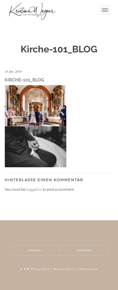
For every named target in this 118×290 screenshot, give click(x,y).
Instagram (84, 250)
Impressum (88, 269)
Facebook (34, 250)
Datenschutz (64, 269)
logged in (34, 189)
